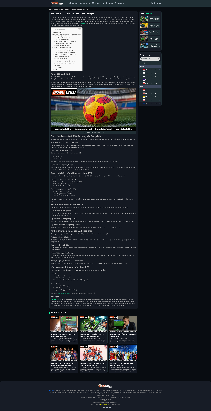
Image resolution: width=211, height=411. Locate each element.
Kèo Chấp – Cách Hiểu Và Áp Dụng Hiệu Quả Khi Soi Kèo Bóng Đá (62, 364)
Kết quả (110, 3)
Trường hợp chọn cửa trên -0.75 (63, 43)
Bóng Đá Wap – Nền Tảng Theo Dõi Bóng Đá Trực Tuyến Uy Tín (92, 335)
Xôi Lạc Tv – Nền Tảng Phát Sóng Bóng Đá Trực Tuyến (123, 335)
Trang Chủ (75, 3)
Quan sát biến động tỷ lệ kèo (63, 39)
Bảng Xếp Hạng (99, 3)
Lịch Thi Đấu (86, 3)
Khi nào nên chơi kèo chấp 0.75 (62, 47)
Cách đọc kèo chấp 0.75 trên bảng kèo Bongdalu (67, 34)
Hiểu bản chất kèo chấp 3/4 (63, 37)
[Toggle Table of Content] (79, 29)
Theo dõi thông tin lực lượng (63, 60)
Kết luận (55, 69)
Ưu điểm (57, 65)
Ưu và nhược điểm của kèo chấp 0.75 (63, 63)
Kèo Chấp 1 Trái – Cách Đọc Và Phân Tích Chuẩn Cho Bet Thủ (92, 364)
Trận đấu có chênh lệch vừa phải (63, 49)
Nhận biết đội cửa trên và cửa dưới (64, 36)
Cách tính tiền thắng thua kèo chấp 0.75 (64, 41)
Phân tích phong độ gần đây (62, 56)
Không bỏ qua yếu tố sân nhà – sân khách (66, 61)
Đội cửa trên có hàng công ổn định (64, 50)
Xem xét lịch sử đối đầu (61, 58)
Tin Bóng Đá (120, 3)
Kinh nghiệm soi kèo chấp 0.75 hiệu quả (64, 54)
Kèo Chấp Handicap (64, 293)
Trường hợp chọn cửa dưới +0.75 (64, 45)
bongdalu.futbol (104, 404)
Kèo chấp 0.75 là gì (58, 32)
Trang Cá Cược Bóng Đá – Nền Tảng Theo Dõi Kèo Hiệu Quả (63, 335)
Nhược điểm (59, 67)
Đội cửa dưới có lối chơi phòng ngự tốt (65, 52)
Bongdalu (51, 390)
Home (50, 9)
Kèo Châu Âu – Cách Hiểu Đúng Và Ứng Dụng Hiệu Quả (121, 364)
